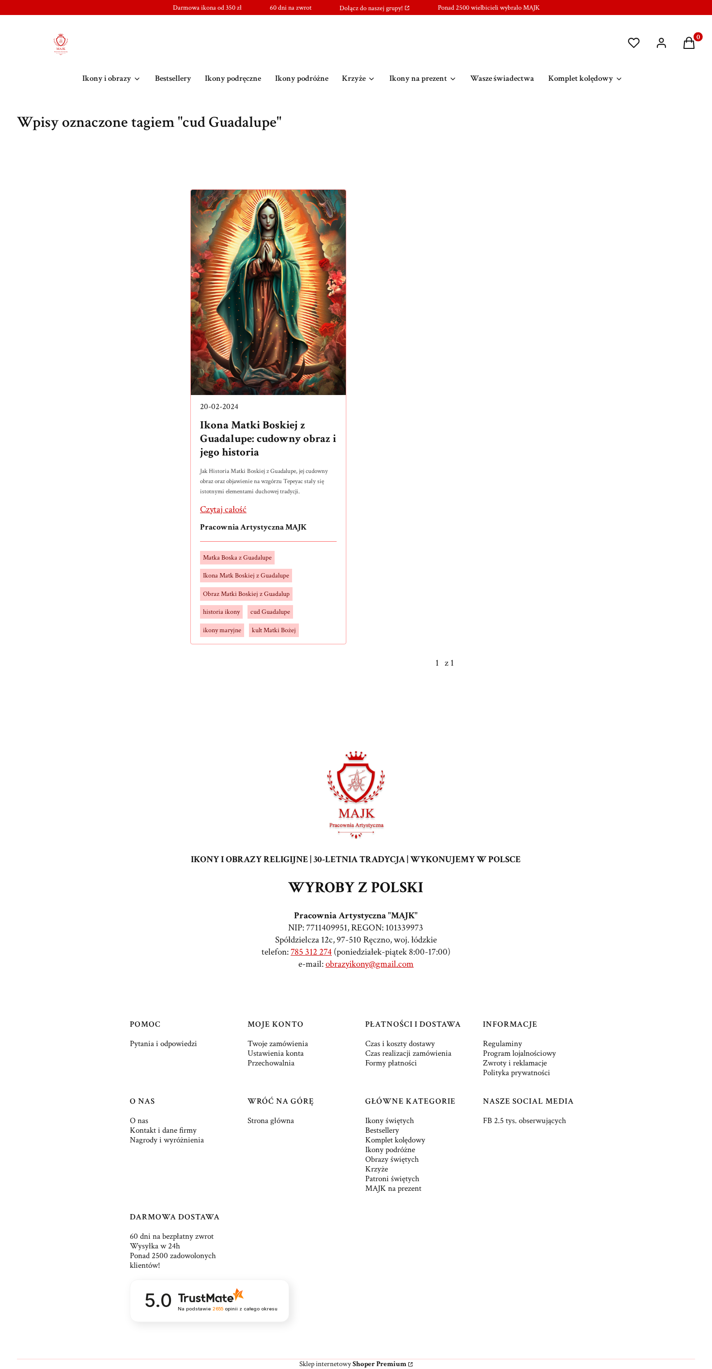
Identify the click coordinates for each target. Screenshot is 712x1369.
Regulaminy (502, 1043)
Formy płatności (391, 1063)
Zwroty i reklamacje (515, 1063)
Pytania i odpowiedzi (163, 1043)
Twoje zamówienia (278, 1043)
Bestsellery (382, 1130)
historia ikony (221, 612)
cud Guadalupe (270, 612)
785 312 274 (311, 952)
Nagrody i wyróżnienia (167, 1140)
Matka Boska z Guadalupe (237, 557)
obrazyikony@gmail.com (369, 964)
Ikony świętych (389, 1120)
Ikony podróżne (390, 1149)
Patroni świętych (392, 1178)
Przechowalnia (271, 1063)
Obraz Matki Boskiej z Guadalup (246, 594)
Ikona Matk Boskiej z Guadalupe (246, 575)
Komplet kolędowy (395, 1140)
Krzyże (376, 1169)
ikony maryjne (222, 630)
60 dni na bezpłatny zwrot (172, 1236)
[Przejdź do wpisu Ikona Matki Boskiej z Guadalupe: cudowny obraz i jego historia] (268, 292)
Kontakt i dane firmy (163, 1130)
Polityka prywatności (516, 1072)
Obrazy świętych (392, 1159)
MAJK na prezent (393, 1188)
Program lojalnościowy (519, 1053)
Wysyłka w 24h (155, 1246)
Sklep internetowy (352, 1364)
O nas (139, 1120)
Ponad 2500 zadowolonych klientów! (173, 1260)
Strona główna (271, 1120)
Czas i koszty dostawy (400, 1043)
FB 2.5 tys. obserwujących (524, 1120)
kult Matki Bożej (274, 630)
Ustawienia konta (276, 1053)
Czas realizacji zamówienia (408, 1053)
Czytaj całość (223, 509)
